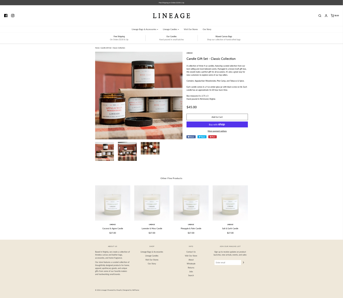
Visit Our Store (191, 256)
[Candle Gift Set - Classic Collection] (104, 151)
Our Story (207, 29)
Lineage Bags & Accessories (152, 252)
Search (191, 275)
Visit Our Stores (191, 29)
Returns (191, 267)
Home (97, 48)
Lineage (113, 224)
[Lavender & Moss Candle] (151, 203)
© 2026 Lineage (100, 290)
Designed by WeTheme (131, 290)
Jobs (191, 271)
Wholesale (191, 263)
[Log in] (325, 15)
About (191, 260)
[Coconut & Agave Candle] (112, 203)
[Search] (318, 15)
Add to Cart (217, 117)
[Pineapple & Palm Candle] (191, 203)
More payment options (217, 131)
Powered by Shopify (115, 290)
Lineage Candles (151, 256)
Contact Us (191, 252)
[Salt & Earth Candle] (230, 203)
